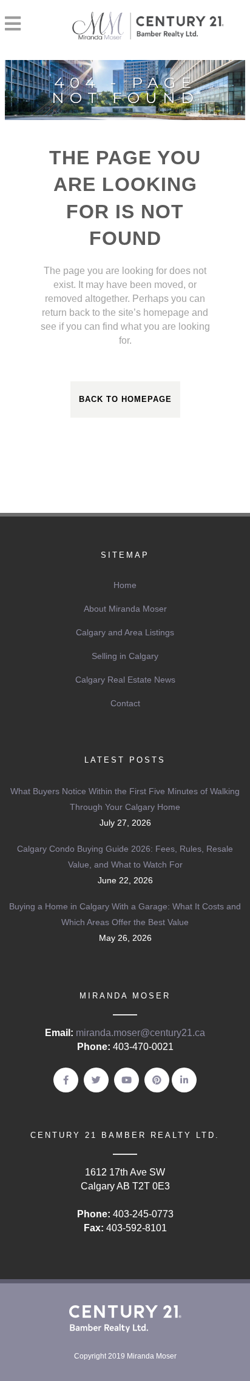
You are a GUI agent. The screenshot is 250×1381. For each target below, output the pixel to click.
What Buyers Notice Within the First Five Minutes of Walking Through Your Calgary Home (125, 799)
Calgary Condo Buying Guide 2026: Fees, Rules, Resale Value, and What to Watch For (125, 856)
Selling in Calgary (125, 656)
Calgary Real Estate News (125, 679)
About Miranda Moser (125, 609)
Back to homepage (125, 399)
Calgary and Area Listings (125, 632)
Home (125, 585)
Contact (125, 703)
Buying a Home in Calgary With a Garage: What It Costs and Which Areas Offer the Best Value (125, 914)
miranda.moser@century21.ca (140, 1033)
